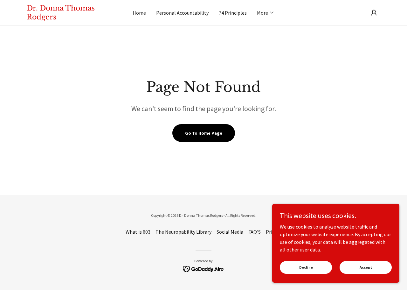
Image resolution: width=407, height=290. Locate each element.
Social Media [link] (230, 232)
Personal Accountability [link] (182, 13)
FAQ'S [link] (254, 232)
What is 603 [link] (138, 232)
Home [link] (139, 13)
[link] (71, 17)
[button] (265, 13)
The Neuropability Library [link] (183, 232)
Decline (306, 267)
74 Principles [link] (233, 13)
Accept (366, 267)
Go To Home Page (203, 133)
